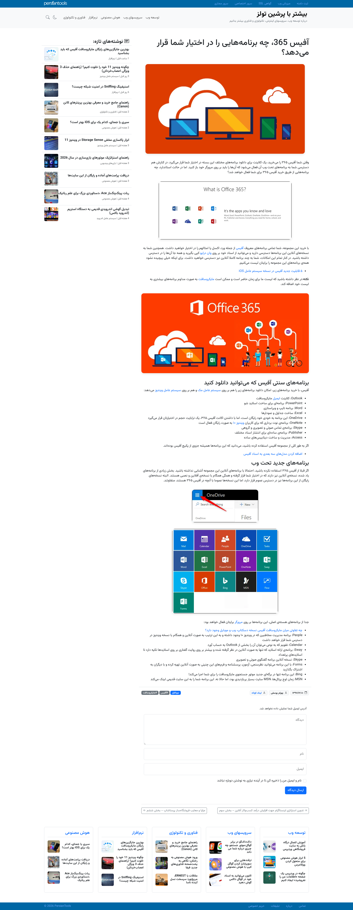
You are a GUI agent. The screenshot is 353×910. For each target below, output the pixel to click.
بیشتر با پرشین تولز (282, 14)
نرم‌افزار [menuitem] (93, 17)
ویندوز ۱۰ (238, 423)
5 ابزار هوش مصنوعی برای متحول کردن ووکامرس (292, 861)
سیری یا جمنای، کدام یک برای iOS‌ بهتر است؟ (99, 122)
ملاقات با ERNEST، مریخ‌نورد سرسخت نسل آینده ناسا (184, 879)
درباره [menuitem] (289, 906)
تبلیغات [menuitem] (275, 906)
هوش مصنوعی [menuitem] (110, 17)
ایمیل (276, 398)
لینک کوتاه (257, 693)
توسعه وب (296, 833)
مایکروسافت (206, 279)
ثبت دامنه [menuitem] (302, 3)
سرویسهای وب (239, 833)
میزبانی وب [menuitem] (284, 3)
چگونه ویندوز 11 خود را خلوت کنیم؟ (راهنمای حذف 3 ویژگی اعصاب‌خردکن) (94, 69)
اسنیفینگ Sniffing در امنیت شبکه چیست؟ (100, 86)
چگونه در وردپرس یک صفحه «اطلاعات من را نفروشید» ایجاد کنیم (292, 877)
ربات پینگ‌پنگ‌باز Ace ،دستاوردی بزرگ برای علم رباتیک (93, 193)
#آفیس (164, 693)
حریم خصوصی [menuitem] (256, 906)
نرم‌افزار (175, 693)
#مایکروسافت (150, 693)
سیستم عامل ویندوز (168, 390)
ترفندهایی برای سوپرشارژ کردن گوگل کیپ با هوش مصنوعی (238, 864)
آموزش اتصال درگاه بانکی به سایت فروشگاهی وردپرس (294, 846)
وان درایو (205, 253)
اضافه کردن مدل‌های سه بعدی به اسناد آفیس (273, 454)
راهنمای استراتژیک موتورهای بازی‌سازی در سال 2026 (94, 157)
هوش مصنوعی (77, 833)
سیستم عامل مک (209, 390)
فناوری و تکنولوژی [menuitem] (74, 17)
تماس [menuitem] (302, 906)
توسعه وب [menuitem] (152, 17)
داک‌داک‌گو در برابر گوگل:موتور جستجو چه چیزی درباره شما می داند (238, 847)
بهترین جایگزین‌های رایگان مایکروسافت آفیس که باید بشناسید (94, 51)
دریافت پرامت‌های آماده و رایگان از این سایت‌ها (98, 175)
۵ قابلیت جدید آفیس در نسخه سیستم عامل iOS (270, 271)
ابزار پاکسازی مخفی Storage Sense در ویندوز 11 (97, 140)
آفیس (240, 248)
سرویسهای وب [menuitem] (132, 17)
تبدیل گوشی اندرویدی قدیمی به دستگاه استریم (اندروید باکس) (98, 211)
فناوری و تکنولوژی (183, 833)
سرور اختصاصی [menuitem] (243, 3)
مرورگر (239, 622)
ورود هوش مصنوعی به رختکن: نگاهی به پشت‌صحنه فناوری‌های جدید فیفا (184, 862)
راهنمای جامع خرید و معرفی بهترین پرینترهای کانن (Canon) (96, 104)
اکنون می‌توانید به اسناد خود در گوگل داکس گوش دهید (237, 879)
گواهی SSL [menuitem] (265, 3)
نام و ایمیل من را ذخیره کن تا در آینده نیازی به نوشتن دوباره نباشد (259, 780)
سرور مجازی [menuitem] (221, 3)
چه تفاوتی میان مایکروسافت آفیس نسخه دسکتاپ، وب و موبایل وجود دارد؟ (253, 630)
